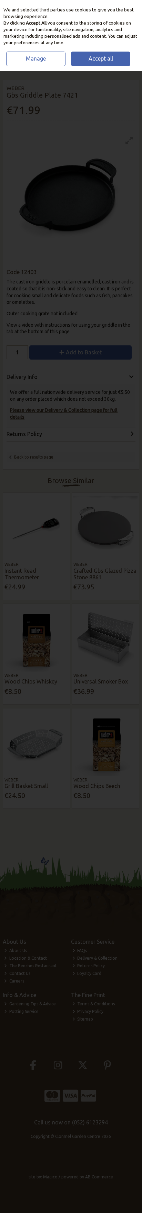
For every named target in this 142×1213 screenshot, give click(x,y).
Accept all (101, 58)
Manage (36, 58)
